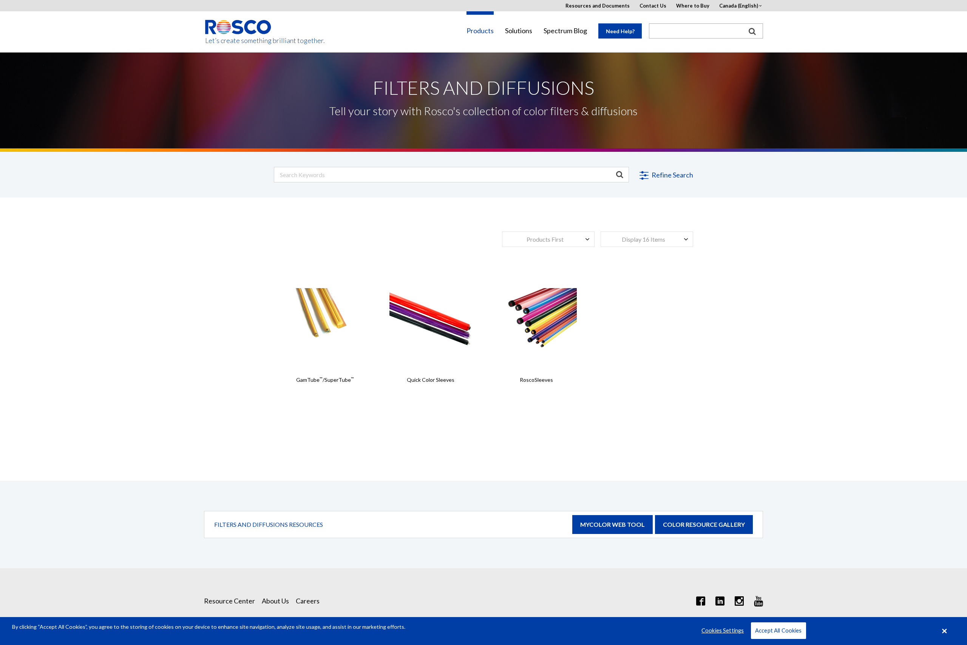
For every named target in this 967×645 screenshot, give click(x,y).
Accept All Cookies (778, 631)
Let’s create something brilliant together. (238, 41)
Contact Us (653, 6)
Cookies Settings (722, 631)
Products (480, 31)
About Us (275, 601)
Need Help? (620, 31)
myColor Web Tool (612, 524)
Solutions (518, 31)
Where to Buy (692, 6)
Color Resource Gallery (704, 524)
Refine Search (671, 175)
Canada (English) (738, 6)
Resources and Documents (597, 6)
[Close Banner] (944, 631)
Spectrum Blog (565, 31)
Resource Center (229, 601)
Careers (308, 601)
